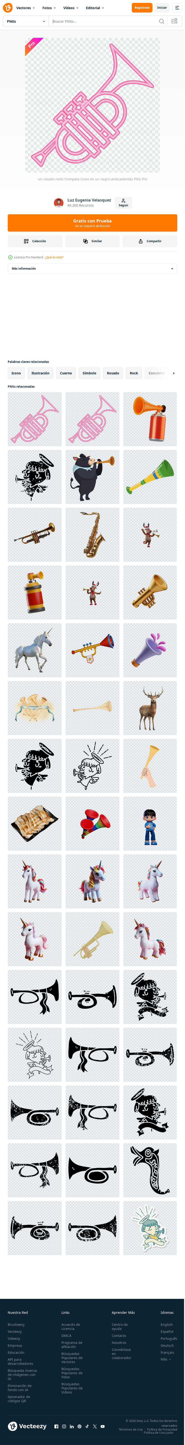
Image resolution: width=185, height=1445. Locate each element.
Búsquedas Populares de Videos (70, 1388)
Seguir (123, 205)
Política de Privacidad (158, 1432)
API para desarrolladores (20, 1361)
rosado (113, 373)
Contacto (116, 1335)
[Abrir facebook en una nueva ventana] (56, 1428)
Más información (24, 269)
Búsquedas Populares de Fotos (70, 1373)
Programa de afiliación (70, 1344)
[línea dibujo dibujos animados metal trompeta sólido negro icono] (92, 1055)
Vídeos (68, 8)
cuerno (66, 373)
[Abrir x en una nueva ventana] (95, 1428)
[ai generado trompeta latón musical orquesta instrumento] (35, 535)
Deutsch (163, 1345)
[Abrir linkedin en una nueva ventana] (72, 1428)
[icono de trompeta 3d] (92, 824)
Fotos (47, 8)
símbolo (89, 373)
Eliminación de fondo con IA (20, 1387)
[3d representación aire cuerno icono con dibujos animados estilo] (150, 419)
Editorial (93, 8)
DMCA (65, 1335)
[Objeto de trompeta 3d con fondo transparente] (92, 939)
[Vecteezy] (8, 8)
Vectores (23, 8)
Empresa (15, 1345)
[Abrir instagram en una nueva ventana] (64, 1428)
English (163, 1324)
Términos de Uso (162, 1429)
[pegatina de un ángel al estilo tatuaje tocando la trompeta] (150, 1228)
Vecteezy (15, 1331)
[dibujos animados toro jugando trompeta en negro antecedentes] (92, 477)
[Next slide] (166, 373)
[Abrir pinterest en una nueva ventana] (79, 1428)
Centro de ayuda (117, 1326)
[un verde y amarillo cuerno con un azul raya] (150, 477)
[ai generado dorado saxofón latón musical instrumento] (92, 535)
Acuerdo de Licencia (69, 1326)
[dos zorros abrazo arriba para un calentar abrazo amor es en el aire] (35, 650)
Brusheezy (16, 1324)
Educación (16, 1352)
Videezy (14, 1338)
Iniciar (162, 8)
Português (165, 1338)
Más (160, 1359)
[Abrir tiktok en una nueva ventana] (87, 1428)
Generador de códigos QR (19, 1398)
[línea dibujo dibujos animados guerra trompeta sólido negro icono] (150, 1170)
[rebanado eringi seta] (35, 824)
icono (16, 373)
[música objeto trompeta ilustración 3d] (150, 592)
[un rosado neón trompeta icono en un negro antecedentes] (35, 419)
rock (134, 373)
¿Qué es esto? (54, 257)
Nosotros (116, 1342)
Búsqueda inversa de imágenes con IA (22, 1374)
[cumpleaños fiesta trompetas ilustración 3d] (150, 650)
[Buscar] (162, 21)
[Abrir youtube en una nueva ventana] (103, 1428)
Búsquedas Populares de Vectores (70, 1357)
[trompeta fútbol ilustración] (150, 766)
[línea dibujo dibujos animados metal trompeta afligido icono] (35, 1112)
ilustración (40, 373)
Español (163, 1331)
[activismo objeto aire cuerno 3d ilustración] (35, 592)
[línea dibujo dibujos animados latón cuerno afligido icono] (150, 1055)
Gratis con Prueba (92, 223)
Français (164, 1352)
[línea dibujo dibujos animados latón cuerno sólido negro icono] (35, 997)
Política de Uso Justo (155, 1435)
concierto (157, 373)
